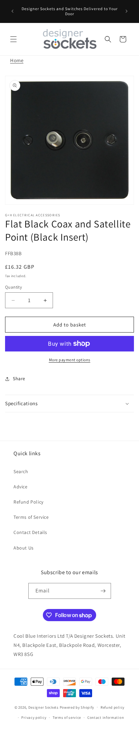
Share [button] (19, 378)
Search (20, 471)
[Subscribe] (103, 591)
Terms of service (67, 717)
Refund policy (112, 707)
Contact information (105, 717)
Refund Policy (28, 502)
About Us (23, 548)
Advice (20, 487)
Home (16, 60)
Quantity (13, 287)
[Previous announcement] (12, 11)
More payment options (69, 359)
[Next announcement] (126, 11)
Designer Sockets (43, 707)
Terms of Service (31, 517)
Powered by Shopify (77, 707)
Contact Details (30, 532)
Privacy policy (33, 717)
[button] (13, 39)
